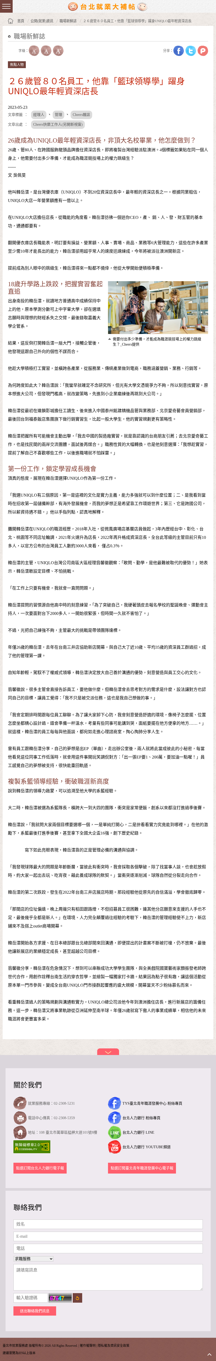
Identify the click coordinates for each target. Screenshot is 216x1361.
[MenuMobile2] (6, 6)
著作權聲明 (88, 1346)
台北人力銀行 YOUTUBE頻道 (146, 1147)
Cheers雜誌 (81, 115)
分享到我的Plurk (203, 50)
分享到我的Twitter (190, 50)
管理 (58, 115)
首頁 (20, 21)
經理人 (38, 115)
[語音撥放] (13, 50)
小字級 (34, 50)
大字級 (58, 50)
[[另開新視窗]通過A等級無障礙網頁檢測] (32, 1146)
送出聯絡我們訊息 (35, 1311)
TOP (209, 1354)
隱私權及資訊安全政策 (113, 1346)
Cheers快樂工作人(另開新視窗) (58, 124)
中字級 (46, 50)
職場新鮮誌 (68, 21)
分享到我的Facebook (178, 50)
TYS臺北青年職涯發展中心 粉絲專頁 (152, 1103)
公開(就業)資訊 (42, 21)
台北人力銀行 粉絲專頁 (141, 1118)
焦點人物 (17, 65)
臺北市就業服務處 (108, 6)
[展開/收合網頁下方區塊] (108, 1051)
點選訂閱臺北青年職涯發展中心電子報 (142, 1168)
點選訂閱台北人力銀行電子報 (40, 1168)
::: (9, 44)
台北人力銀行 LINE (138, 1132)
